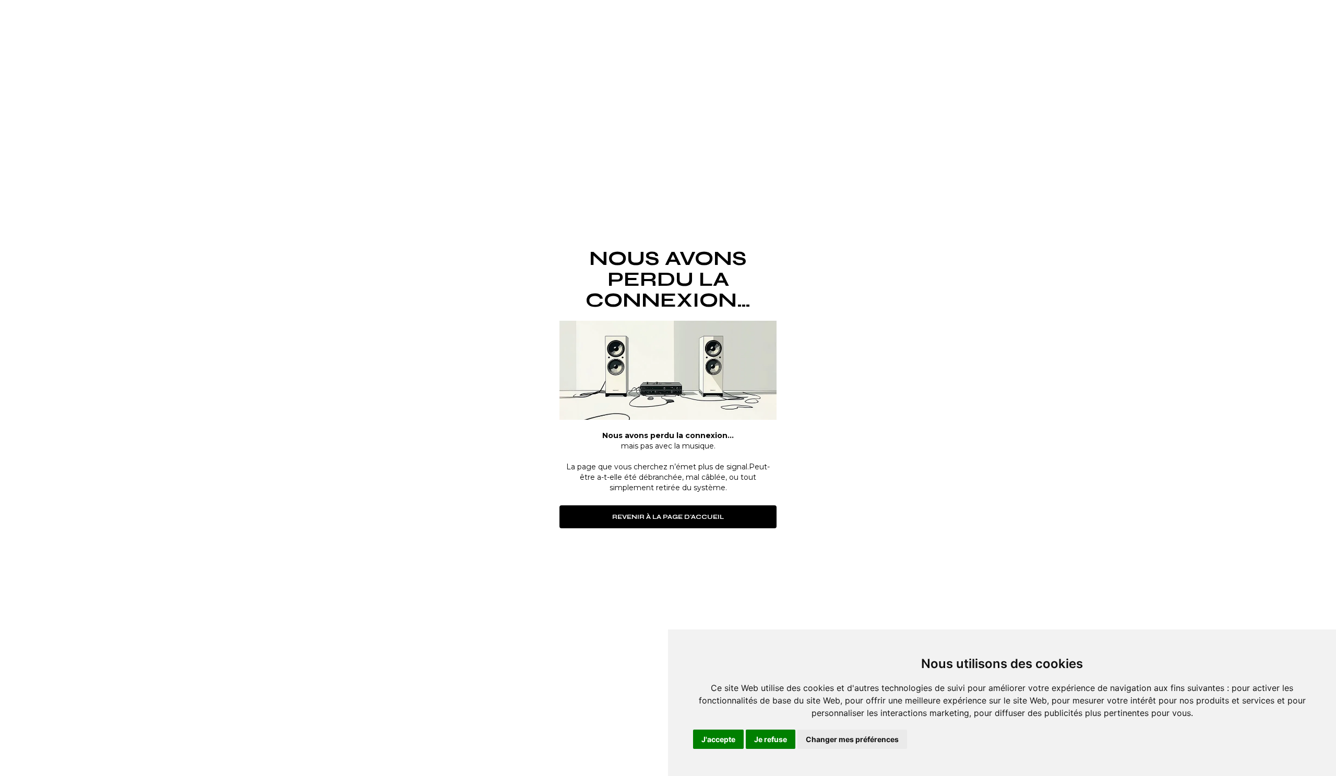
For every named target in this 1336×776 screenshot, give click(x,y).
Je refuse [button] (770, 739)
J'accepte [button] (718, 739)
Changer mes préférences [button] (852, 739)
